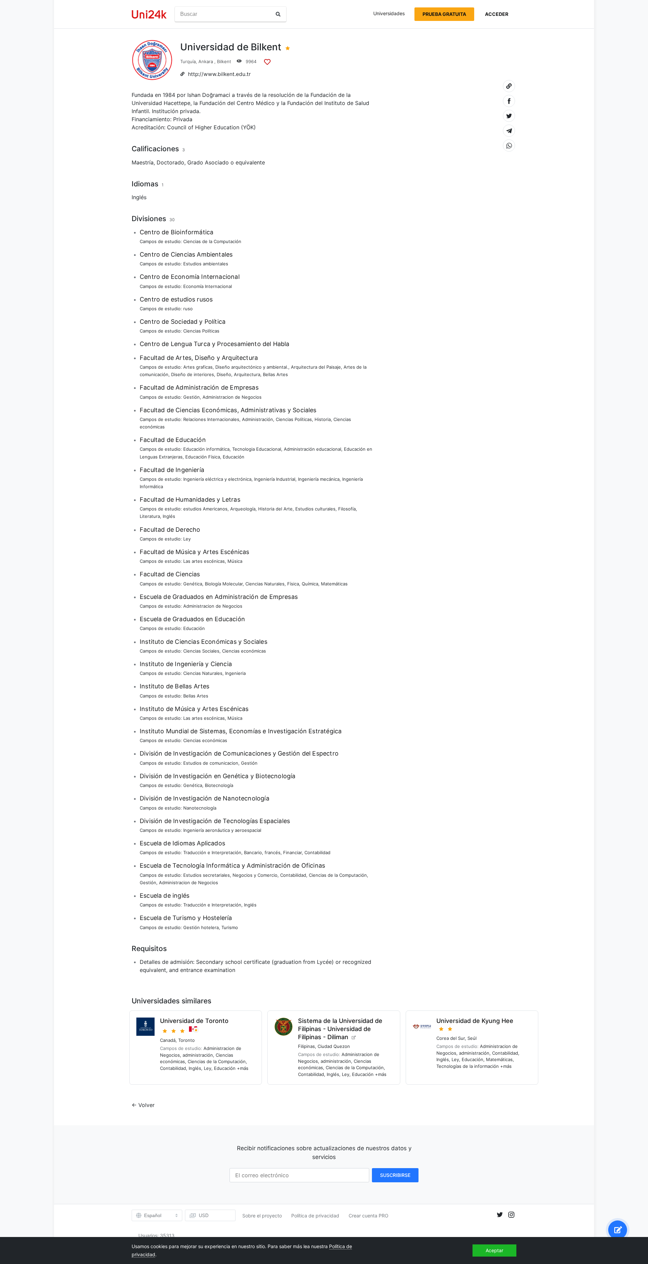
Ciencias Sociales (201, 651)
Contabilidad (317, 852)
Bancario (253, 852)
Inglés (139, 197)
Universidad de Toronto (194, 1020)
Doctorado (170, 162)
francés (272, 852)
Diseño (224, 374)
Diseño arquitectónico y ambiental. (251, 367)
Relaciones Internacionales (211, 419)
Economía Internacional (207, 286)
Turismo (229, 927)
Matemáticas (334, 583)
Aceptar (494, 1250)
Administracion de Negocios (232, 397)
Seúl (472, 1038)
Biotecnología (219, 785)
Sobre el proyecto (262, 1215)
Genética (192, 583)
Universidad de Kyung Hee (474, 1020)
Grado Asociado (208, 162)
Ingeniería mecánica (319, 479)
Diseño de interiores (192, 374)
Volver (146, 1105)
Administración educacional (312, 449)
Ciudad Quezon (334, 1046)
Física (293, 583)
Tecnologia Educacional (256, 449)
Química (310, 583)
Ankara (205, 61)
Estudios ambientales (205, 263)
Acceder (496, 14)
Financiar (292, 852)
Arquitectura (247, 374)
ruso (188, 308)
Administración (257, 419)
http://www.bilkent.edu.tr (219, 74)
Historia (323, 419)
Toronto (186, 1040)
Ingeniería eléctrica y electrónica (217, 479)
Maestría (143, 162)
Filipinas (306, 1046)
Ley (187, 539)
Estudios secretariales (206, 875)
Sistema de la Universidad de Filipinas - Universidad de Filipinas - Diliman (340, 1029)
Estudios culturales (315, 508)
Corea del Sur (450, 1038)
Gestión (191, 397)
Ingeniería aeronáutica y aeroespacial (222, 830)
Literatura (150, 516)
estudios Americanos (205, 508)
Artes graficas (198, 367)
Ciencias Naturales (265, 583)
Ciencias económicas (244, 651)
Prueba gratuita (444, 14)
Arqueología (242, 508)
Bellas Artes (275, 374)
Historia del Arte (275, 508)
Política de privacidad (315, 1215)
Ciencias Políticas (201, 331)
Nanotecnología (199, 808)
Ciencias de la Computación (212, 241)
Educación (233, 456)
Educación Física (202, 456)
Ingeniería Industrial (274, 479)
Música (234, 561)
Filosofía (347, 508)
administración (198, 1055)
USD (204, 1215)
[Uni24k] (149, 14)
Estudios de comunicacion (210, 763)
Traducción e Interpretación (212, 852)
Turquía (188, 61)
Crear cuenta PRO (368, 1215)
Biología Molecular (224, 583)
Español (152, 1215)
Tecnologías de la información (467, 1066)
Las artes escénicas (204, 561)
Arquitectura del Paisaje (316, 367)
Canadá (168, 1040)
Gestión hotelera (201, 927)
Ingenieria (235, 673)
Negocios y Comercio (255, 875)
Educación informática (206, 449)
